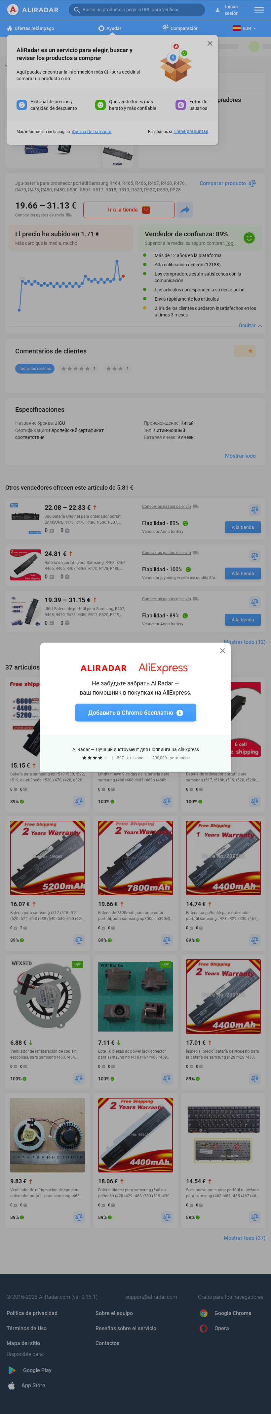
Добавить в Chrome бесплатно (130, 712)
